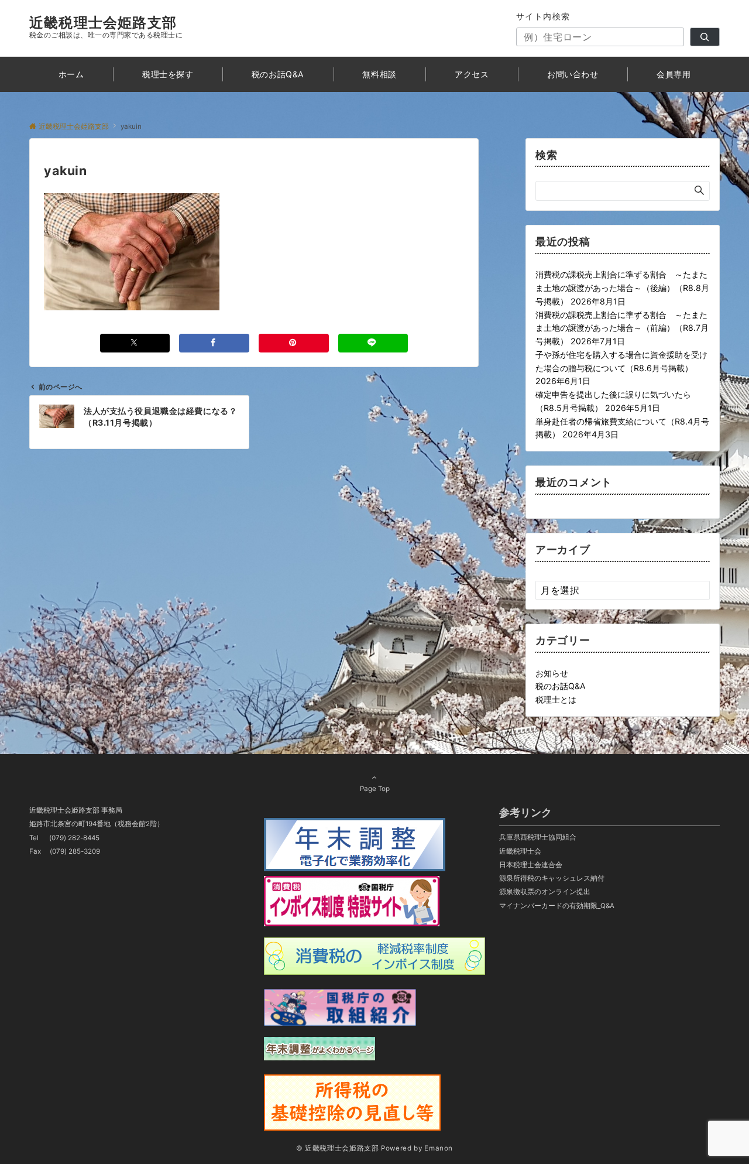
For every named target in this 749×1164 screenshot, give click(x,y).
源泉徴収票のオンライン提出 (544, 892)
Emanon (438, 1148)
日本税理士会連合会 (530, 865)
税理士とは (555, 699)
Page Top (375, 789)
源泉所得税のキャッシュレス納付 (551, 878)
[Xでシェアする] (135, 343)
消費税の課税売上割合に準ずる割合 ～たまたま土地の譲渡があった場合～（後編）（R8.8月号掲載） (622, 287)
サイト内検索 (543, 16)
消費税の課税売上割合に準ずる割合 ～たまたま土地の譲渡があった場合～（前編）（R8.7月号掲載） (622, 328)
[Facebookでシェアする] (214, 343)
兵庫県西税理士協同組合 (537, 837)
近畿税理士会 (520, 851)
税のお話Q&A (560, 686)
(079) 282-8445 (74, 838)
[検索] (705, 37)
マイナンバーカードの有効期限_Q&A (556, 906)
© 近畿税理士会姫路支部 (337, 1148)
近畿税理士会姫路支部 (103, 22)
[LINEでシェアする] (373, 343)
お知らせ (551, 673)
